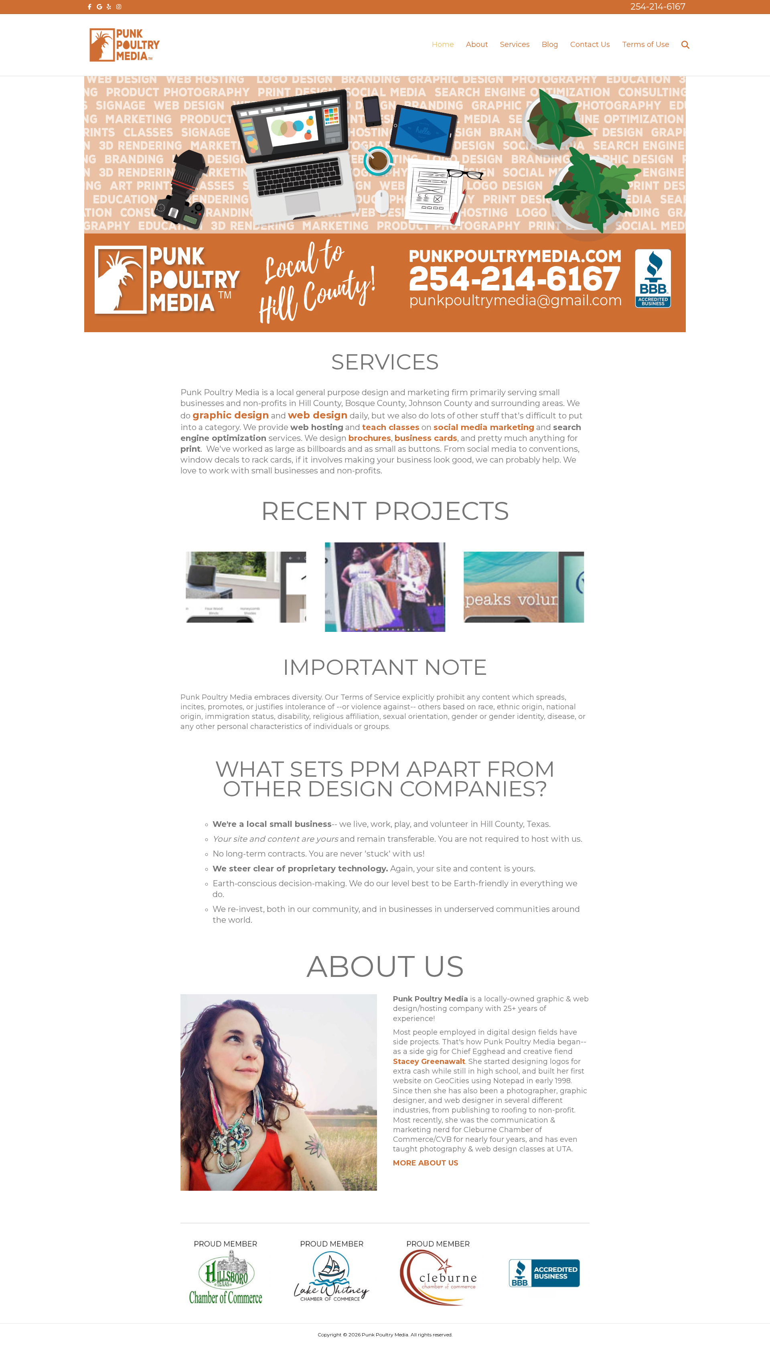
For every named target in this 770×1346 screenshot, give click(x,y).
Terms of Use (645, 44)
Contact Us (590, 44)
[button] (351, 630)
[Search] (680, 45)
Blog (550, 44)
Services (515, 44)
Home (443, 44)
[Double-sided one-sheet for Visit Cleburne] (385, 587)
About (477, 44)
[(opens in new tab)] (225, 1272)
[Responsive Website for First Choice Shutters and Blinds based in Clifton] (246, 587)
